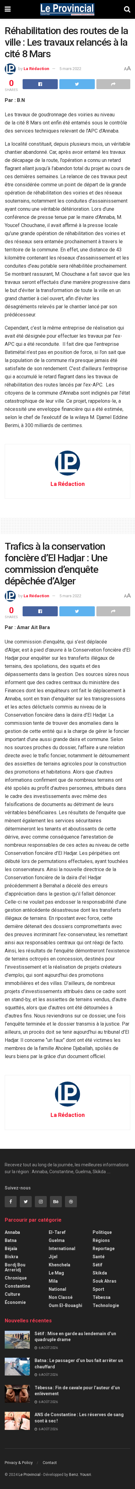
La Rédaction (36, 68)
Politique (102, 1232)
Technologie (106, 1305)
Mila (53, 1281)
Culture (12, 1294)
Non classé (61, 1297)
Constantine (17, 1286)
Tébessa (102, 1297)
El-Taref (57, 1232)
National (57, 1289)
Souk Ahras (104, 1281)
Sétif (97, 1264)
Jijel (53, 1256)
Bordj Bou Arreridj (15, 1267)
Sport (98, 1289)
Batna (11, 1240)
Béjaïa (11, 1248)
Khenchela (59, 1264)
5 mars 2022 (70, 68)
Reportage (104, 1248)
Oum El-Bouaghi (65, 1305)
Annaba (12, 1232)
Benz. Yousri (80, 1474)
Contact (50, 1462)
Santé (99, 1256)
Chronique (16, 1277)
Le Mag (56, 1272)
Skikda (100, 1272)
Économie (15, 1302)
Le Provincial (29, 1474)
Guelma (57, 1240)
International (62, 1248)
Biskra (11, 1256)
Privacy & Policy (19, 1462)
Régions (101, 1240)
